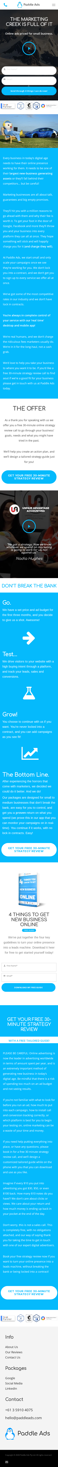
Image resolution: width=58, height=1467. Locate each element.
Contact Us (12, 1357)
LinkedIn (11, 1389)
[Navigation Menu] (53, 4)
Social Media (13, 1383)
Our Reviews (13, 1352)
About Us (11, 1347)
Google (10, 1378)
